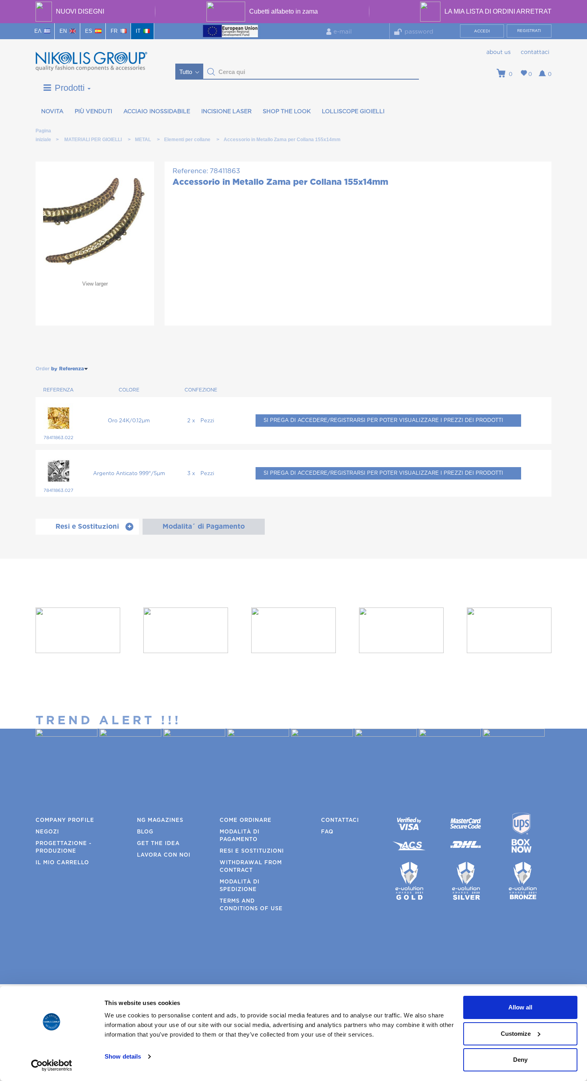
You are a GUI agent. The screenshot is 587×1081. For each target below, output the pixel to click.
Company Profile (65, 820)
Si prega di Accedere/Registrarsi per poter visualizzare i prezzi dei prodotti (383, 420)
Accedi (482, 31)
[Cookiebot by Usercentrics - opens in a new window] (52, 1065)
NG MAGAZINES (160, 820)
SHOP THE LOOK (287, 111)
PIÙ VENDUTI (93, 111)
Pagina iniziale (43, 132)
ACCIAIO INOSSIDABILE (156, 111)
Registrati (529, 31)
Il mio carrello (62, 862)
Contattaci (535, 52)
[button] (211, 72)
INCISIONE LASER (226, 111)
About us (498, 52)
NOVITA (52, 111)
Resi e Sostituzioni (252, 851)
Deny (520, 1059)
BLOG (145, 832)
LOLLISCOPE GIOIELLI (353, 111)
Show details (123, 1056)
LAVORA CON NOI (163, 855)
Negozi (47, 832)
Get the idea (158, 843)
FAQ (327, 832)
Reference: (190, 171)
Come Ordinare (246, 820)
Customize (516, 1033)
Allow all (520, 1007)
